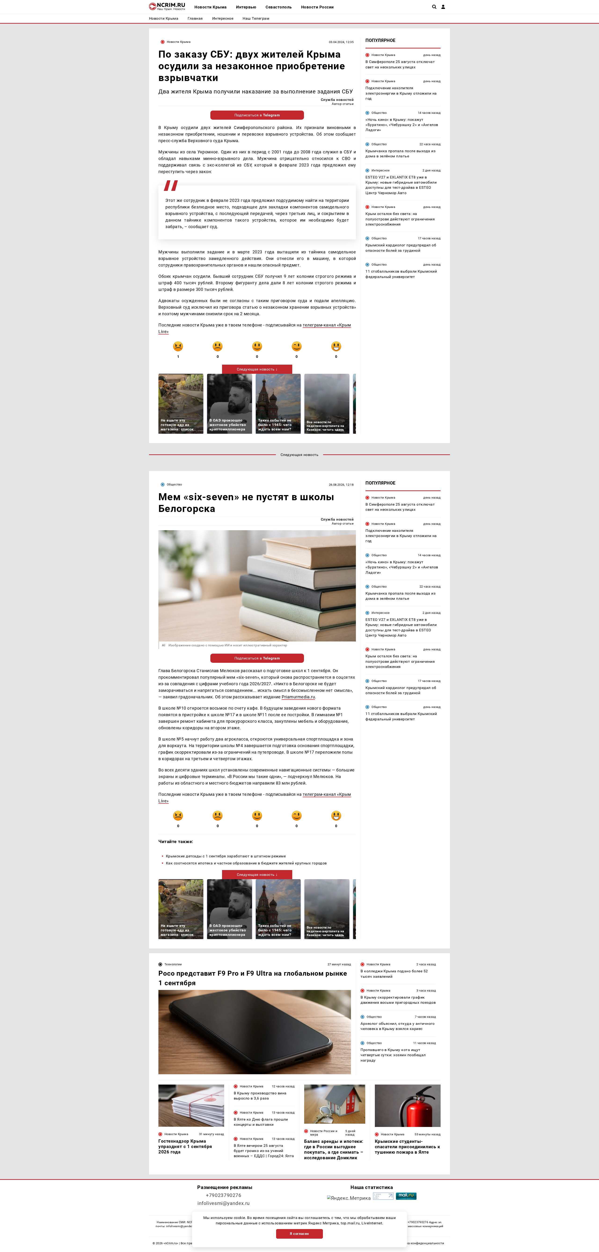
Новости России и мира (323, 1132)
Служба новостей (337, 99)
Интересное (381, 170)
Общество (379, 112)
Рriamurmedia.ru (298, 696)
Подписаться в (257, 115)
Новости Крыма (178, 42)
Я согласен (299, 1234)
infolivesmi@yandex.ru (223, 1203)
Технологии (173, 964)
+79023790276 (223, 1195)
